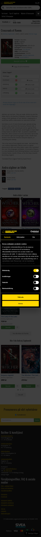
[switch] (36, 276)
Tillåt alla (20, 297)
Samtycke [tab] (7, 237)
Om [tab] (33, 237)
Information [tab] (20, 237)
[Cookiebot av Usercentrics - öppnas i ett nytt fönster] (30, 232)
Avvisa (20, 303)
